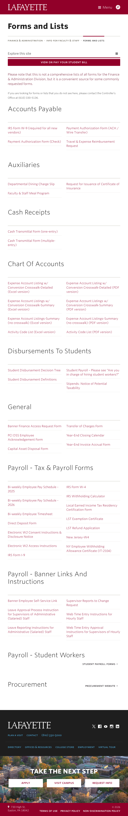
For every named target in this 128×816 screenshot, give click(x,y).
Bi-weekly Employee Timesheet (30, 514)
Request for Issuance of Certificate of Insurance (92, 186)
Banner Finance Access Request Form (34, 426)
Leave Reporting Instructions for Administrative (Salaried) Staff (31, 630)
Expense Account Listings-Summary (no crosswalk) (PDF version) (92, 321)
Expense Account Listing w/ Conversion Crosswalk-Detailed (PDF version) (92, 287)
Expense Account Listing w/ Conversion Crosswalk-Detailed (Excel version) (30, 287)
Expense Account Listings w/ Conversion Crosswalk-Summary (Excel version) (31, 305)
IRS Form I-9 (16, 555)
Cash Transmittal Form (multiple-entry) (31, 243)
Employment (86, 747)
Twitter (93, 726)
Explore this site (19, 53)
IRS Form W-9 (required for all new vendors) (32, 130)
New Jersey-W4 (77, 537)
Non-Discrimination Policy (101, 810)
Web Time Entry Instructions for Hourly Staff (89, 616)
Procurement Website (100, 685)
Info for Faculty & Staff (62, 40)
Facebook (99, 726)
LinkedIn (117, 726)
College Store (64, 747)
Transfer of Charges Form (84, 426)
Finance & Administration (25, 40)
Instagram (111, 726)
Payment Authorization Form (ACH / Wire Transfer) (92, 130)
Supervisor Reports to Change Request (87, 603)
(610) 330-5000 (52, 735)
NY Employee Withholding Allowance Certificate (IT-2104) (88, 549)
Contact (32, 735)
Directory (14, 747)
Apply (25, 783)
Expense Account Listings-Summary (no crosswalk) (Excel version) (34, 321)
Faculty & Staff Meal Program (28, 193)
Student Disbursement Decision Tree (34, 370)
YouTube (105, 726)
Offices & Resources (38, 747)
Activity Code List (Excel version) (31, 332)
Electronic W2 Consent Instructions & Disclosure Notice (35, 534)
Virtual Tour (107, 747)
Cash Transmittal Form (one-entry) (33, 231)
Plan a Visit (15, 735)
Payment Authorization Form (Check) (34, 141)
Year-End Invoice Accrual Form (88, 444)
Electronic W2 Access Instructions (32, 546)
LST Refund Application (83, 528)
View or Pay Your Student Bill (64, 62)
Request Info (102, 783)
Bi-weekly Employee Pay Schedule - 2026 (33, 502)
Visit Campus (64, 783)
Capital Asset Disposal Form (28, 449)
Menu (107, 7)
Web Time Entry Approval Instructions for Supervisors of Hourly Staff (93, 632)
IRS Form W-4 (76, 487)
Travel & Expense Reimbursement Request (90, 144)
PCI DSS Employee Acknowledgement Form (25, 437)
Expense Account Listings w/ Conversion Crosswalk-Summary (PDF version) (89, 305)
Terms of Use (48, 810)
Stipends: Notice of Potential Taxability (86, 386)
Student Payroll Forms (98, 664)
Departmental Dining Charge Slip (31, 184)
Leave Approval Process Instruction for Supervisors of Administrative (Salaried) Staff (33, 614)
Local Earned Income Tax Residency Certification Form (91, 507)
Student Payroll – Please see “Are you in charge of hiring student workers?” (92, 372)
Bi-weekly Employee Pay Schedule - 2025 (33, 489)
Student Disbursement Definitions (32, 379)
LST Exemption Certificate (84, 519)
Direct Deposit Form (22, 523)
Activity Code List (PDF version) (89, 332)
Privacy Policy (70, 810)
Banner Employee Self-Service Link (32, 601)
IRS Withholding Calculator (85, 496)
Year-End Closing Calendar (85, 435)
